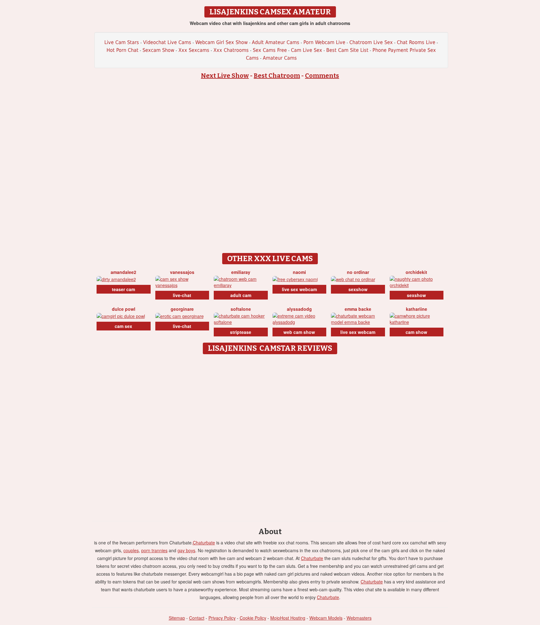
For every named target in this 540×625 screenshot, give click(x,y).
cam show (416, 332)
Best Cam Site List (347, 50)
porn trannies (154, 550)
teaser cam (123, 289)
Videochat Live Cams (167, 42)
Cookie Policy (253, 618)
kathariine (416, 309)
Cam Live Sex (306, 50)
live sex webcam (299, 289)
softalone (241, 309)
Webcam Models (325, 618)
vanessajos (182, 272)
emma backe (358, 309)
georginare (182, 309)
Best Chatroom (277, 75)
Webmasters (359, 618)
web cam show (299, 332)
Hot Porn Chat (122, 50)
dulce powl (123, 309)
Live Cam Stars (121, 42)
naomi (299, 272)
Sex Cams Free (270, 50)
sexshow (358, 289)
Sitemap (177, 618)
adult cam (240, 295)
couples (131, 550)
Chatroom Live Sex (371, 42)
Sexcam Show (158, 50)
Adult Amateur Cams (275, 42)
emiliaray (240, 272)
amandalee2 (123, 272)
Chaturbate (204, 542)
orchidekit (416, 272)
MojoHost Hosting (287, 618)
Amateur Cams (280, 58)
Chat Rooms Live (416, 42)
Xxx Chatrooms (231, 50)
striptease (240, 332)
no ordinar (358, 272)
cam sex (123, 326)
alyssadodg (299, 309)
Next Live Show (225, 75)
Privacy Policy (222, 618)
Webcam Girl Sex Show (221, 42)
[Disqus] (270, 435)
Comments (322, 75)
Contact (196, 618)
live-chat (182, 295)
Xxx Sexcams (193, 50)
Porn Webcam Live (324, 42)
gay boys (186, 550)
